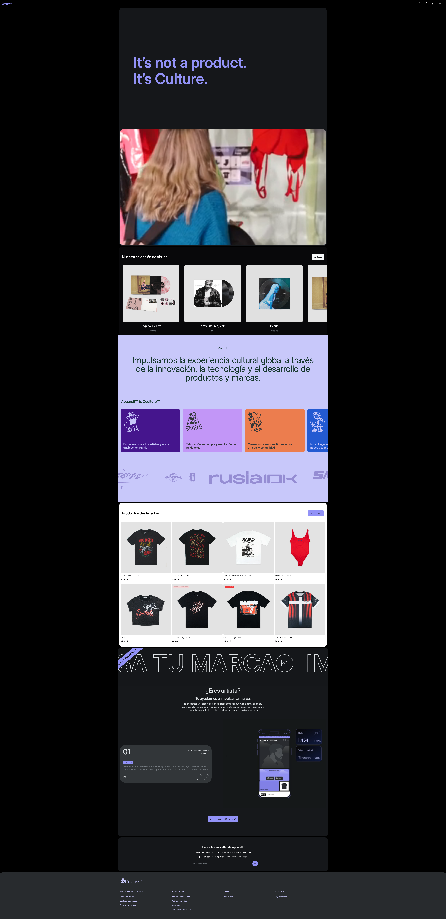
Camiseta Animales (197, 553)
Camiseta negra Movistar (248, 615)
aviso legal (242, 857)
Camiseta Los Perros (146, 553)
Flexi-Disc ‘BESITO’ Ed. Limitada (274, 299)
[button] (419, 3)
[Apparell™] (7, 3)
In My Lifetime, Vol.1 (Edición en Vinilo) (212, 299)
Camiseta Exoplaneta (300, 615)
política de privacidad (226, 857)
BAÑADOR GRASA (300, 553)
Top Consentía (146, 615)
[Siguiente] (206, 777)
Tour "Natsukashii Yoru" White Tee (248, 553)
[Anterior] (199, 777)
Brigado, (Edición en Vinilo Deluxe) (151, 299)
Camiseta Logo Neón (197, 615)
